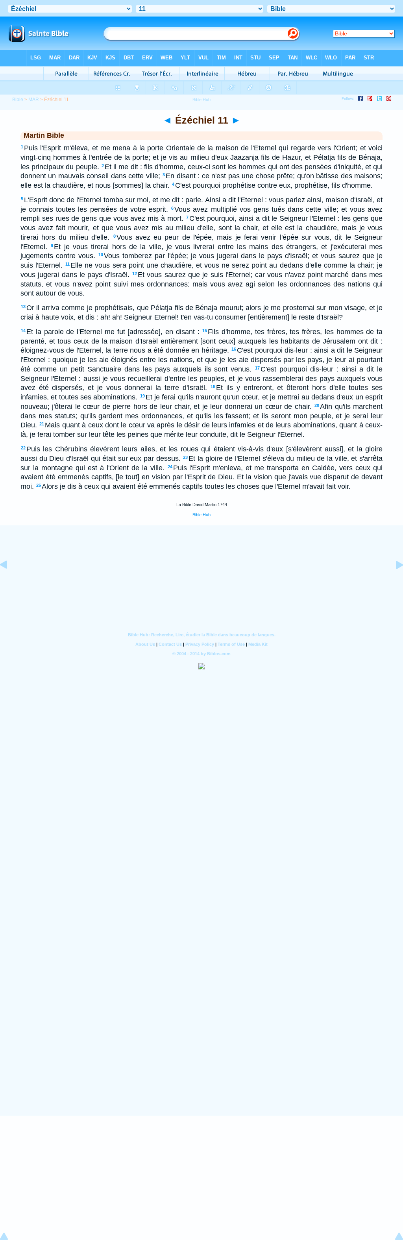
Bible (17, 99)
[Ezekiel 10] (10, 582)
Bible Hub (201, 514)
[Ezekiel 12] (393, 582)
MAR (33, 99)
